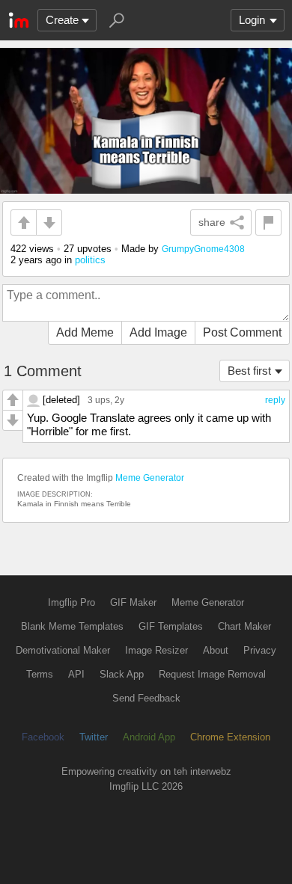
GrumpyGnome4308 (203, 249)
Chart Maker (244, 626)
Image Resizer (156, 650)
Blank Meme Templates (72, 626)
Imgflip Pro (71, 602)
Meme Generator (149, 478)
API (76, 674)
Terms (39, 674)
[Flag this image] (268, 222)
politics (90, 259)
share (211, 222)
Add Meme (85, 332)
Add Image (158, 332)
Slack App (122, 674)
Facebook (43, 737)
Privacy (259, 650)
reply (275, 400)
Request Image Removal (212, 674)
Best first (249, 370)
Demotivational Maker (63, 650)
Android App (149, 737)
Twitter (93, 737)
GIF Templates (171, 626)
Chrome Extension (230, 737)
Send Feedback (146, 698)
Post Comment (242, 332)
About (215, 650)
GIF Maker (133, 602)
